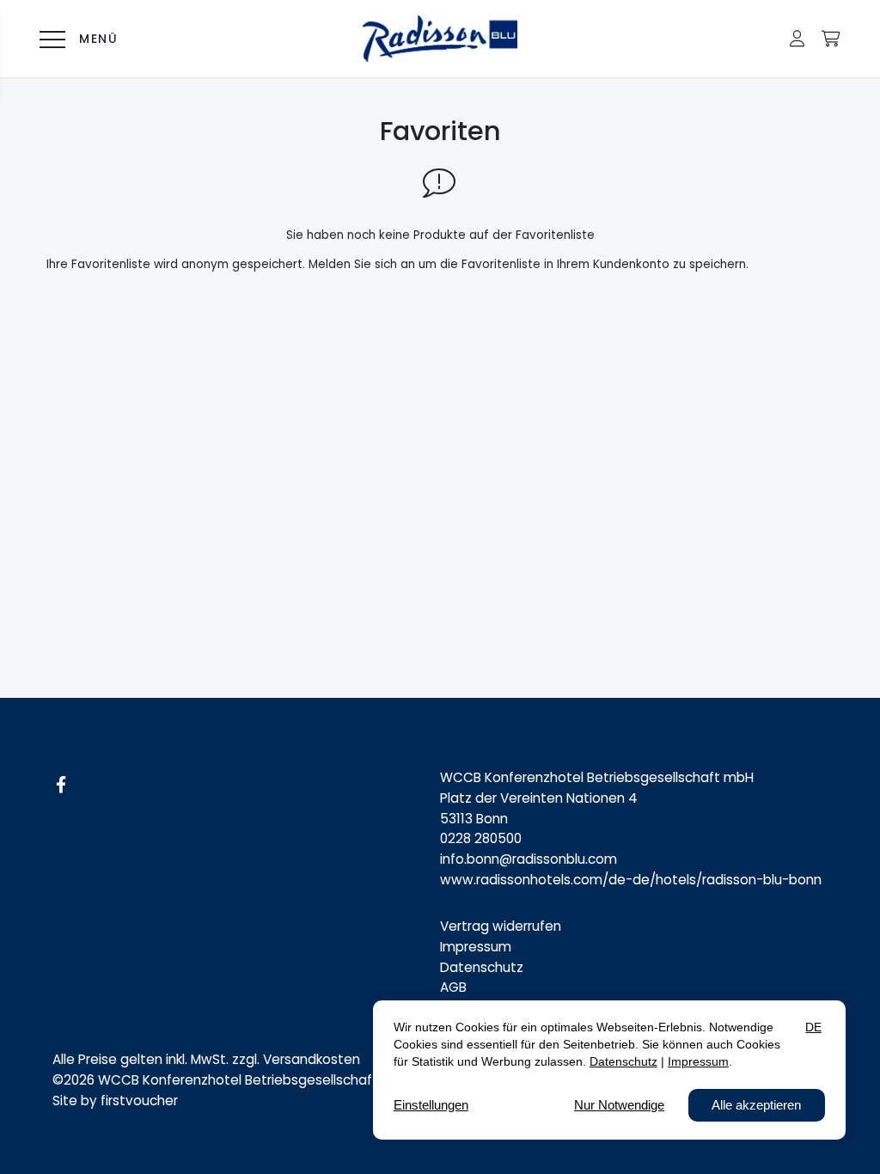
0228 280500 (481, 838)
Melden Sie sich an (362, 264)
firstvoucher (139, 1100)
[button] (797, 38)
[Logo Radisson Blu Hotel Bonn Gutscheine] (440, 38)
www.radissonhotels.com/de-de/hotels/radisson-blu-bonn (631, 880)
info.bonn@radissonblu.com (528, 859)
